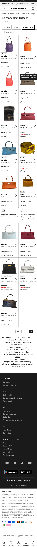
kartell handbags (18, 366)
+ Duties (8, 63)
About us (6, 443)
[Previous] (14, 331)
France (4, 535)
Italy (18, 536)
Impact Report (8, 449)
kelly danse (26, 352)
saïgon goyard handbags (17, 347)
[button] (33, 8)
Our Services (8, 378)
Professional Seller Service (12, 420)
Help (5, 426)
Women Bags (21, 13)
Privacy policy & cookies (18, 485)
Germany (26, 535)
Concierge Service (9, 385)
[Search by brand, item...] (4, 8)
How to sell (7, 411)
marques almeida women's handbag (17, 361)
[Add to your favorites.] (16, 56)
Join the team (8, 452)
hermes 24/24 (27, 337)
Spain (31, 535)
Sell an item (7, 417)
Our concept (7, 382)
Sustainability (8, 446)
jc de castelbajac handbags (17, 340)
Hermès (11, 13)
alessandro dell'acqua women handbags (17, 364)
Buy (4, 391)
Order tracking (8, 395)
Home (4, 13)
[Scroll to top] (31, 331)
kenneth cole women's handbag (17, 342)
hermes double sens (12, 352)
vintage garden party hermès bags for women (18, 355)
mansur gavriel (7, 337)
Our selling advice (9, 414)
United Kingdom (11, 535)
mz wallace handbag (17, 359)
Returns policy (8, 401)
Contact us (7, 433)
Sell (5, 407)
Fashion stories (8, 455)
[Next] (23, 331)
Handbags (31, 13)
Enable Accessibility (18, 1)
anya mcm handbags (17, 345)
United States (20, 535)
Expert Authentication (28, 214)
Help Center (7, 430)
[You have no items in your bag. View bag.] (33, 8)
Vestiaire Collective (11, 439)
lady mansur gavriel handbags (17, 349)
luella (18, 337)
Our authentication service (12, 398)
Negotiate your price (8, 214)
